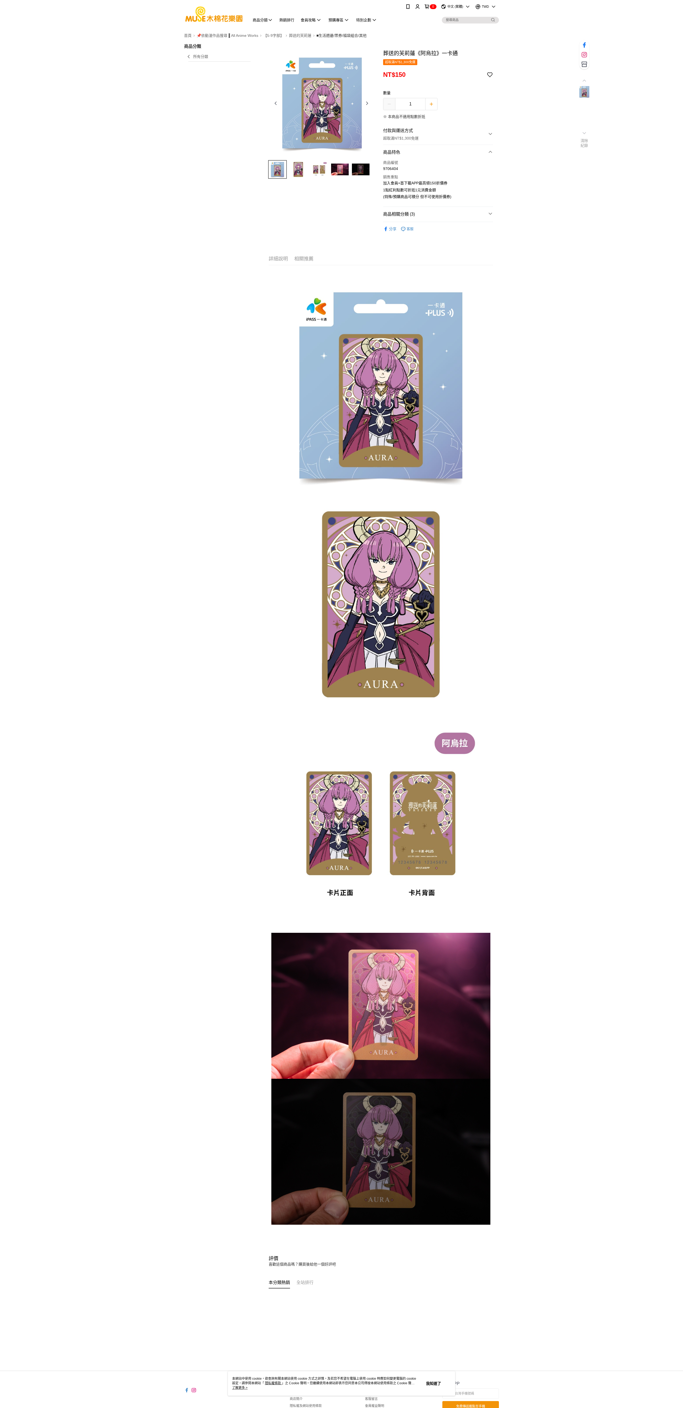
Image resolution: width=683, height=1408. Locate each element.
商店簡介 (296, 1399)
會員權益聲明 (374, 1406)
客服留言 (371, 1399)
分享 (392, 229)
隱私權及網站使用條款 (306, 1406)
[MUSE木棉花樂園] (213, 14)
